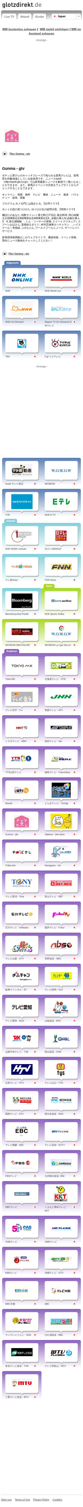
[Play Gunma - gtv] (12, 135)
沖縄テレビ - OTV (54, 1273)
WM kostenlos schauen (19, 29)
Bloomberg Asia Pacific (17, 614)
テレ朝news (11, 580)
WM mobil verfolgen (54, 29)
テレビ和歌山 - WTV (55, 1366)
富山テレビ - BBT (54, 896)
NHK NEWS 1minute (15, 549)
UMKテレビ (51, 1241)
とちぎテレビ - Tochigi (56, 803)
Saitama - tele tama (54, 834)
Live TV (9, 16)
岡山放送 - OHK (53, 1051)
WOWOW (50, 483)
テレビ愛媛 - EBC (14, 1145)
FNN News (50, 580)
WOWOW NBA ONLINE (17, 645)
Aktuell (24, 16)
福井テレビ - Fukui (54, 927)
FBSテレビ (11, 1176)
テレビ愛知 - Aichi (14, 1020)
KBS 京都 (10, 1304)
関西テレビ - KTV (14, 1114)
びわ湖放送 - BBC (54, 1335)
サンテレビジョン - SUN (18, 1335)
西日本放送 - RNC (54, 1114)
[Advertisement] (41, 84)
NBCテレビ (11, 1207)
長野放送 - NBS (53, 958)
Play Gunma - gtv (19, 253)
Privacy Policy (41, 1499)
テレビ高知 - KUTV (55, 1145)
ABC (47, 1304)
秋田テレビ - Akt (53, 741)
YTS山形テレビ (13, 772)
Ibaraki (8, 803)
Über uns (6, 1499)
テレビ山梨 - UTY (14, 958)
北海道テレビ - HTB (55, 679)
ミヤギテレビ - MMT (16, 741)
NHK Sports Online (54, 614)
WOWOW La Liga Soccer (58, 645)
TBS (7, 356)
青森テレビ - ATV (54, 710)
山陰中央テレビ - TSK (16, 1051)
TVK (7, 515)
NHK (7, 291)
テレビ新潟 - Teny (14, 896)
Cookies (57, 1499)
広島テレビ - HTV (14, 1083)
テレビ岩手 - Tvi (13, 710)
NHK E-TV (50, 515)
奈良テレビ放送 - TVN (17, 1366)
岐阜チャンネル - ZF (16, 989)
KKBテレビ (11, 1273)
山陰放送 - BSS (53, 1020)
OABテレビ (11, 1241)
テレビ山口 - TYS (54, 1083)
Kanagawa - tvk (53, 865)
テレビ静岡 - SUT (54, 989)
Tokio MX (10, 679)
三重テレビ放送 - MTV (17, 1397)
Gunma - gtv (11, 834)
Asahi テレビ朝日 (14, 483)
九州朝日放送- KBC (55, 1176)
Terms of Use (22, 1499)
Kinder (39, 16)
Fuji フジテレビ (53, 356)
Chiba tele (10, 865)
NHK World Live (53, 291)
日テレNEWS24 (53, 549)
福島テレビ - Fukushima (57, 772)
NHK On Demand (14, 322)
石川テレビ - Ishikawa (16, 927)
